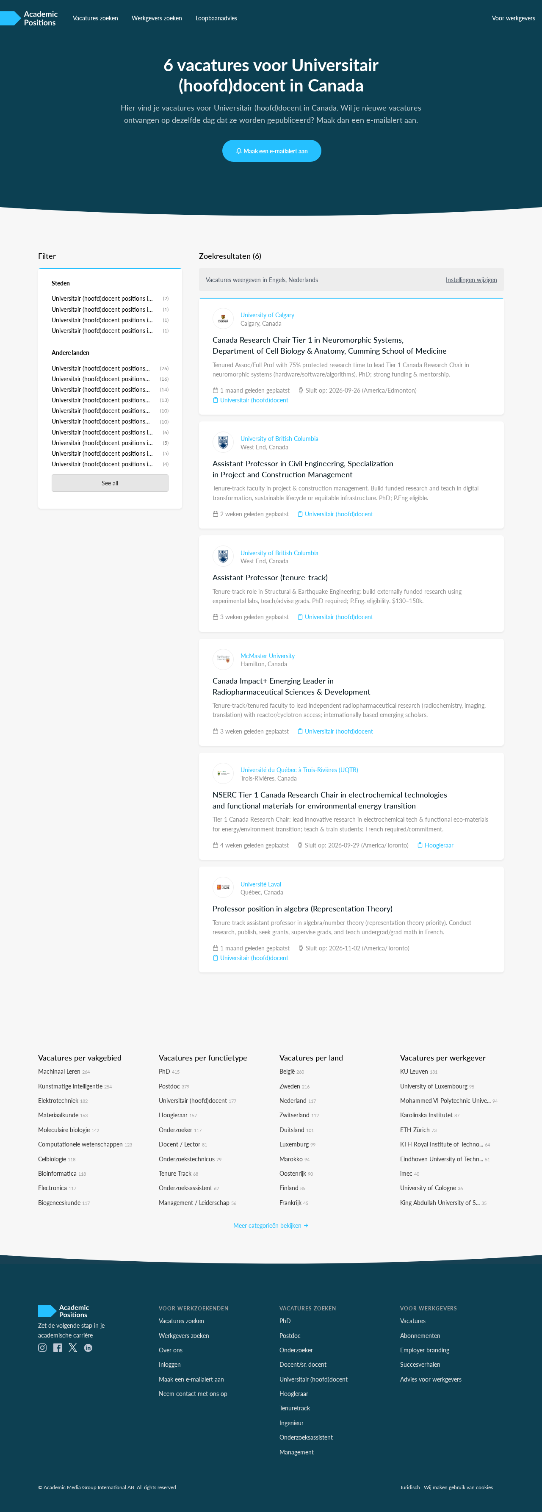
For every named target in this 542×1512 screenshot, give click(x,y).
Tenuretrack (294, 1408)
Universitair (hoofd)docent (253, 400)
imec (409, 1173)
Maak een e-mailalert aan (275, 151)
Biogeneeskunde (64, 1202)
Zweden (294, 1086)
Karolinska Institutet (429, 1114)
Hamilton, (254, 663)
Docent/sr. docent (302, 1364)
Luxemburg (297, 1144)
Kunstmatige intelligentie (75, 1086)
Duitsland (296, 1129)
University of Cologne (431, 1187)
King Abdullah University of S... (443, 1202)
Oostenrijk (296, 1173)
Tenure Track (178, 1173)
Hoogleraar (438, 845)
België (291, 1071)
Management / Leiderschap (197, 1202)
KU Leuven (418, 1071)
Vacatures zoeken (95, 18)
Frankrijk (293, 1202)
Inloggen (170, 1364)
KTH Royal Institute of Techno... (445, 1144)
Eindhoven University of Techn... (445, 1159)
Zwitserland (299, 1114)
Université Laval (261, 884)
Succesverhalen (420, 1364)
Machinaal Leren (64, 1071)
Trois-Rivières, (259, 778)
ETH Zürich (418, 1129)
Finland (292, 1187)
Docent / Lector (183, 1144)
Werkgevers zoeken (157, 18)
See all (110, 483)
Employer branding (424, 1350)
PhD (169, 1071)
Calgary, (251, 323)
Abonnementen (420, 1335)
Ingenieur (291, 1422)
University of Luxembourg (437, 1086)
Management (296, 1452)
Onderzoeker (180, 1129)
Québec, (252, 892)
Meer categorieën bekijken (268, 1225)
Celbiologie (56, 1159)
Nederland (297, 1100)
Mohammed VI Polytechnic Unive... (449, 1100)
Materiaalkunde (63, 1114)
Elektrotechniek (63, 1100)
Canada (272, 323)
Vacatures (413, 1320)
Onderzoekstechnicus (190, 1159)
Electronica (57, 1187)
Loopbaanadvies (216, 18)
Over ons (171, 1350)
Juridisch (410, 1487)
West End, (255, 447)
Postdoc (174, 1086)
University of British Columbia (279, 438)
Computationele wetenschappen (85, 1144)
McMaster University (268, 655)
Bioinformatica (62, 1173)
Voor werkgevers (513, 18)
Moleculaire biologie (68, 1129)
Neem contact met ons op (193, 1393)
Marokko (294, 1159)
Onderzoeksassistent (189, 1187)
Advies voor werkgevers (431, 1379)
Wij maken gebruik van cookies (458, 1487)
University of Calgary (267, 314)
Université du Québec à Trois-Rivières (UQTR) (299, 769)
